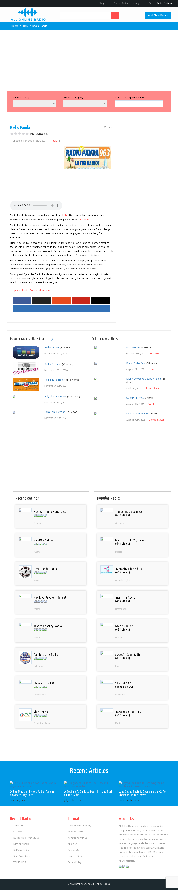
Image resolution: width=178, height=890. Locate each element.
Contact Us (73, 850)
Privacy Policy (74, 862)
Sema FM (18, 825)
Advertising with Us (77, 837)
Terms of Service (76, 856)
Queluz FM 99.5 (135, 398)
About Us (72, 843)
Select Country (21, 97)
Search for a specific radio (129, 97)
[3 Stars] (19, 133)
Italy (25, 26)
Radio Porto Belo (136, 363)
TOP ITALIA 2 (19, 862)
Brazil (152, 369)
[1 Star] (12, 133)
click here (84, 219)
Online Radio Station (160, 3)
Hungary (154, 353)
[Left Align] (115, 15)
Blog (101, 3)
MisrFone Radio (21, 843)
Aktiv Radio (132, 347)
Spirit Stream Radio (137, 413)
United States (153, 388)
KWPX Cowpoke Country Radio (143, 378)
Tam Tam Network (55, 411)
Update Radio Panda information (32, 290)
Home (14, 26)
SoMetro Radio (21, 850)
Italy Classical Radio (55, 396)
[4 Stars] (23, 133)
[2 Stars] (15, 133)
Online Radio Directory (126, 3)
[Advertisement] (89, 59)
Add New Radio (158, 15)
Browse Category (73, 97)
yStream (17, 831)
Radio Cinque (51, 347)
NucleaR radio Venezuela (26, 837)
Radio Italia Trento (54, 379)
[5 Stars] (27, 133)
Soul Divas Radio (21, 856)
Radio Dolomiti (52, 364)
